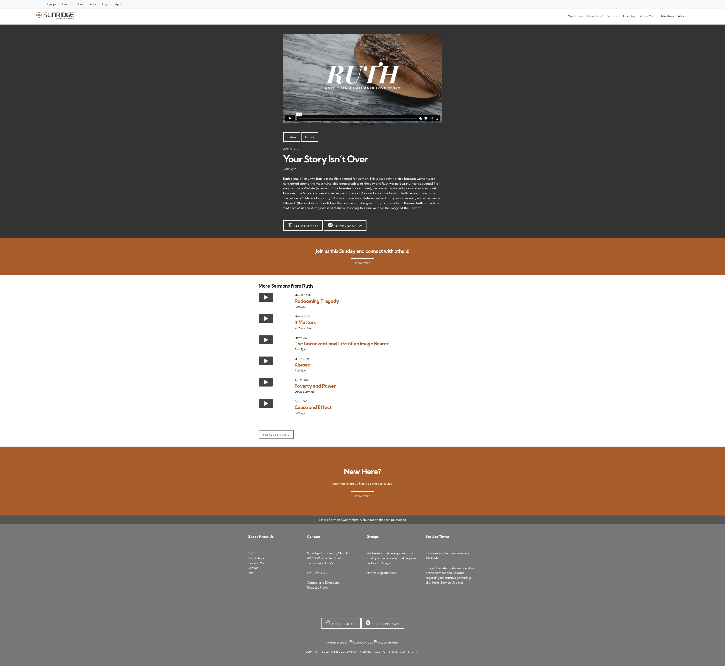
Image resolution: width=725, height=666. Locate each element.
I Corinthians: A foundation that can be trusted (373, 520)
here (392, 573)
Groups (253, 568)
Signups (51, 4)
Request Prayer (318, 587)
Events (66, 4)
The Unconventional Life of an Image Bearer (342, 344)
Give (80, 4)
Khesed (303, 365)
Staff (251, 553)
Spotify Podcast (347, 226)
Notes (309, 137)
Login (105, 4)
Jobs (251, 573)
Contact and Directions (323, 582)
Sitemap (413, 651)
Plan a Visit (362, 263)
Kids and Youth (258, 563)
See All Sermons (276, 434)
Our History (256, 558)
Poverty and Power (315, 386)
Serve (92, 4)
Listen (292, 137)
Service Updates (452, 582)
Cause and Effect (313, 407)
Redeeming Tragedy (317, 301)
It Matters (305, 322)
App (118, 4)
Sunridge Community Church (55, 15)
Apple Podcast (305, 226)
